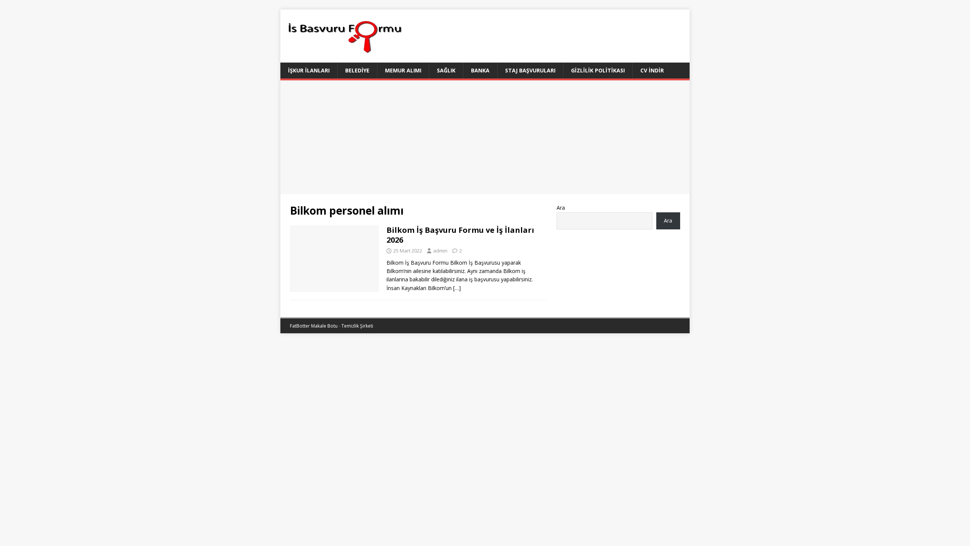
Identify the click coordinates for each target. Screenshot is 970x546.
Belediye (357, 70)
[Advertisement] (485, 137)
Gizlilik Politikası (598, 70)
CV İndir (652, 70)
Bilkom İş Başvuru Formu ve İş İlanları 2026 (460, 235)
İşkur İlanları (309, 70)
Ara (561, 207)
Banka (480, 70)
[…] (457, 288)
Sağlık (446, 70)
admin (440, 250)
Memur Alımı (403, 70)
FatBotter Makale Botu (314, 326)
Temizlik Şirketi (357, 326)
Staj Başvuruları (530, 70)
